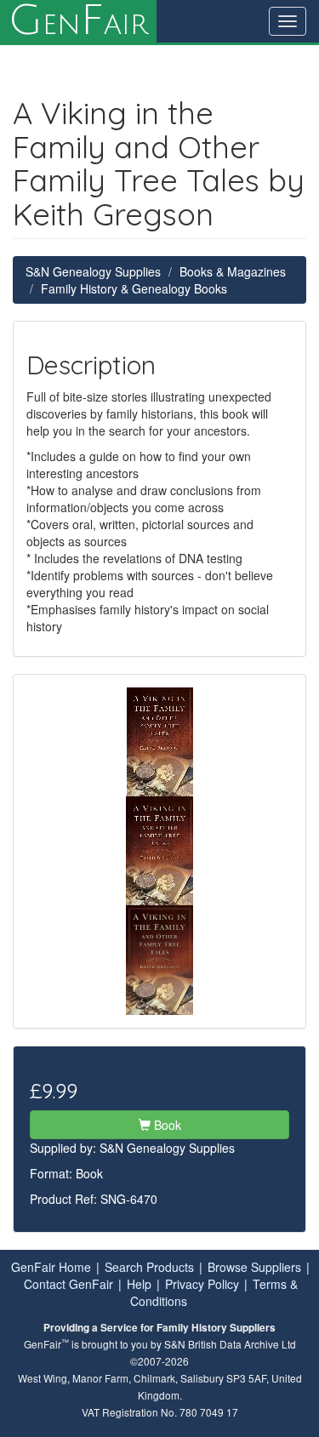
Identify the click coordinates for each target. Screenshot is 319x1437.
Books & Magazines (232, 271)
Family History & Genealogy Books (134, 288)
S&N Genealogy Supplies (93, 271)
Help (139, 1283)
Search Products (149, 1266)
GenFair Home (51, 1266)
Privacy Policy (202, 1283)
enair (78, 21)
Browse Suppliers (254, 1266)
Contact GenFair (68, 1283)
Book (166, 1124)
